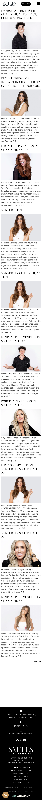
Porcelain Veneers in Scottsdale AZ (18, 403)
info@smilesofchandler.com (21, 733)
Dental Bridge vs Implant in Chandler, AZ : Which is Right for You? (20, 82)
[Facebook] (17, 740)
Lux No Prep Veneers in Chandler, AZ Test (19, 148)
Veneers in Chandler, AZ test (20, 275)
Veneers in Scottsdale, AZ (19, 535)
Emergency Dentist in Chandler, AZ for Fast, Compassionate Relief (19, 14)
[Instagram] (21, 740)
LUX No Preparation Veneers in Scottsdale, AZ (19, 469)
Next (37, 661)
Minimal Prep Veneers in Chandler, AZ (20, 599)
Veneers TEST (11, 210)
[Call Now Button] (5, 795)
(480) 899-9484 (21, 726)
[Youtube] (24, 740)
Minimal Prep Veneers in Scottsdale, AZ (20, 339)
